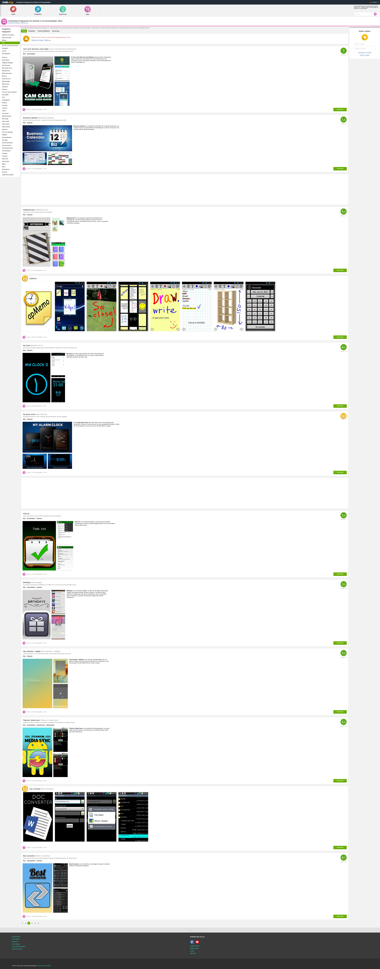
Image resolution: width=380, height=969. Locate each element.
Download (5, 86)
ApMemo (33, 278)
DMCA (49, 965)
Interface (4, 102)
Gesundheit (5, 94)
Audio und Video (6, 37)
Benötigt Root (6, 70)
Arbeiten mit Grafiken (8, 35)
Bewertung (55, 31)
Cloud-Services (6, 78)
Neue (24, 31)
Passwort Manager (7, 132)
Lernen (4, 110)
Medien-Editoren (6, 116)
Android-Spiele (16, 936)
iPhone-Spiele (16, 939)
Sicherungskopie (6, 137)
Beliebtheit (31, 31)
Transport (4, 156)
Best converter (29, 856)
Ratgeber (4, 134)
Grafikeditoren (6, 100)
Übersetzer (5, 158)
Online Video (5, 124)
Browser (4, 76)
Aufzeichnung (6, 65)
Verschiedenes (6, 53)
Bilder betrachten (7, 73)
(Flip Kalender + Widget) (50, 651)
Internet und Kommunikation (10, 45)
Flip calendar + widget (31, 651)
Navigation (5, 48)
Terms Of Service (41, 965)
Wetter (4, 164)
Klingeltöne (15, 941)
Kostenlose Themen (17, 949)
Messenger (5, 118)
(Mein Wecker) (41, 414)
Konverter (5, 105)
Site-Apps (5, 140)
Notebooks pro (29, 210)
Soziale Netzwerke (7, 142)
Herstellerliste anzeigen (364, 52)
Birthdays (26, 582)
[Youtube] (197, 943)
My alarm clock (29, 414)
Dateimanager (6, 81)
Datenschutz (5, 84)
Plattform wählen (365, 55)
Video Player (5, 161)
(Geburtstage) (36, 582)
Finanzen (4, 89)
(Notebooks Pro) (41, 210)
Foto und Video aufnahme (9, 92)
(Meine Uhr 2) (37, 345)
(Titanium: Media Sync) (49, 720)
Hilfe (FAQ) (193, 953)
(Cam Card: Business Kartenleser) (62, 49)
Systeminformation (7, 148)
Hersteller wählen (195, 946)
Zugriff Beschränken (8, 174)
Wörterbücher (6, 169)
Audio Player (5, 60)
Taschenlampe (6, 150)
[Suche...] (375, 14)
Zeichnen (4, 172)
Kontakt (192, 951)
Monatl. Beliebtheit (44, 31)
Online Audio (5, 121)
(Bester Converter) (42, 856)
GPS (3, 97)
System (4, 51)
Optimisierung (6, 126)
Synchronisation (6, 145)
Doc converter (41, 789)
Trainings (4, 153)
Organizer (5, 129)
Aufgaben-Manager (7, 62)
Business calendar (30, 118)
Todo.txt (26, 514)
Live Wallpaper (16, 944)
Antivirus (4, 57)
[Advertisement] (10, 209)
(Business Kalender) (46, 118)
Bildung (4, 40)
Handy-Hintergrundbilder (18, 946)
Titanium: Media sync (31, 720)
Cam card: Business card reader (36, 49)
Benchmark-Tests (7, 68)
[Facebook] (192, 943)
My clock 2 (27, 345)
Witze (3, 166)
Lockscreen (5, 113)
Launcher (4, 108)
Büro (3, 43)
